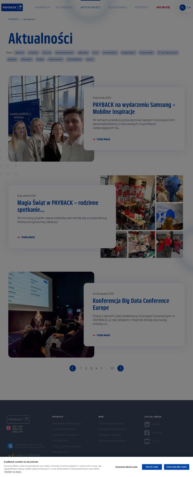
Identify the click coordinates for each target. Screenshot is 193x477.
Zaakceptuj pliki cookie (176, 467)
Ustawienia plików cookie (126, 467)
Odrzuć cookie (152, 467)
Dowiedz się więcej (13, 472)
